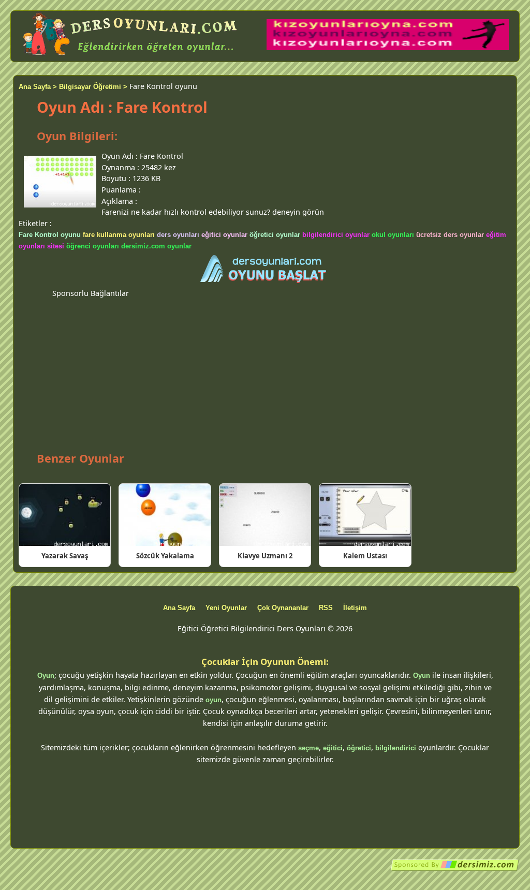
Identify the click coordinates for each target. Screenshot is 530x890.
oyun (213, 700)
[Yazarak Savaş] (64, 515)
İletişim (355, 608)
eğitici (333, 748)
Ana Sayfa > (38, 87)
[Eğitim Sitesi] (455, 869)
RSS (326, 608)
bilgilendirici (395, 748)
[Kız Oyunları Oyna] (388, 48)
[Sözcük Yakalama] (164, 515)
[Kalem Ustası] (364, 515)
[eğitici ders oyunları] (131, 56)
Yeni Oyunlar (226, 608)
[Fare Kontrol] (265, 269)
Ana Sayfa (179, 608)
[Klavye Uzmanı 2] (265, 515)
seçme (308, 748)
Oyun (45, 675)
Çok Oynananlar (282, 608)
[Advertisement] (265, 371)
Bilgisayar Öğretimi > (93, 87)
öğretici (359, 748)
